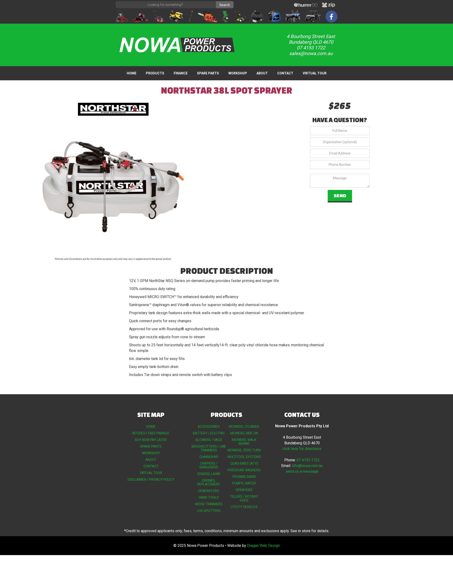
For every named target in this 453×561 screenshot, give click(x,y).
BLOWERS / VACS (209, 440)
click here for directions (301, 448)
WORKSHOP (237, 73)
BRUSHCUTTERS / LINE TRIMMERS (209, 448)
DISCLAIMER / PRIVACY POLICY (151, 479)
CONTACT (285, 73)
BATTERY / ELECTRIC (209, 433)
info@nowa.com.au (307, 465)
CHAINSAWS (208, 457)
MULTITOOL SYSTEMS (244, 457)
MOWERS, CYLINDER (244, 426)
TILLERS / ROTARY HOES (244, 498)
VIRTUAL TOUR (315, 73)
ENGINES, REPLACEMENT (208, 482)
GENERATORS (208, 491)
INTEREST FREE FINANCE (150, 433)
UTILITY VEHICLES (244, 507)
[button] (155, 73)
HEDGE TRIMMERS (208, 504)
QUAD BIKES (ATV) (244, 463)
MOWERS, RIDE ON (244, 433)
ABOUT (262, 73)
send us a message (302, 471)
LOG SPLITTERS (209, 511)
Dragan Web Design (263, 545)
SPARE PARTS (208, 73)
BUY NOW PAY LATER (151, 440)
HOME (131, 73)
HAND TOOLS (209, 497)
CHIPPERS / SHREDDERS (208, 465)
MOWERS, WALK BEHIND (244, 441)
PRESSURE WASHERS (244, 470)
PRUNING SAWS (244, 477)
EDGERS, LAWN (208, 474)
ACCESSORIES (209, 426)
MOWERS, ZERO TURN (244, 450)
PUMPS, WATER (244, 483)
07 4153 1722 (308, 460)
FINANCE (181, 73)
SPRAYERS (244, 490)
